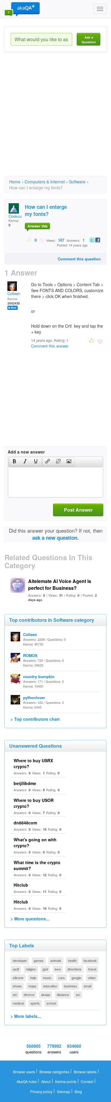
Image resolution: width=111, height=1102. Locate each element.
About (46, 1081)
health (72, 960)
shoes (17, 986)
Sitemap (63, 1091)
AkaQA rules (27, 1081)
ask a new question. (55, 537)
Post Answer (78, 509)
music (47, 977)
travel (92, 969)
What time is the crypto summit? (37, 865)
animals (55, 960)
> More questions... (30, 919)
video (92, 977)
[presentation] (14, 462)
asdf (16, 969)
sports (35, 1003)
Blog (78, 1091)
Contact (87, 1081)
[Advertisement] (55, 119)
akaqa (45, 994)
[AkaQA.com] (22, 8)
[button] (14, 461)
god (45, 969)
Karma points (65, 1081)
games (39, 960)
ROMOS (30, 655)
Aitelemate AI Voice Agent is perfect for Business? (59, 584)
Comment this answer (49, 346)
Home (14, 182)
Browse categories (54, 1071)
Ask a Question (88, 39)
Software (77, 182)
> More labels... (26, 1016)
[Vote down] (41, 240)
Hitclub (21, 885)
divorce (29, 994)
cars (61, 977)
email (87, 986)
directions (74, 969)
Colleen (13, 293)
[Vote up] (29, 240)
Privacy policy (41, 1091)
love (58, 969)
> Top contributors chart (35, 719)
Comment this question (79, 259)
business (70, 986)
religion (31, 969)
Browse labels (85, 1071)
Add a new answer (26, 452)
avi (78, 994)
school (51, 1003)
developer (20, 960)
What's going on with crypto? (35, 842)
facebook (90, 960)
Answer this (38, 226)
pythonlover (34, 697)
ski (15, 994)
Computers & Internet (45, 182)
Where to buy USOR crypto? (34, 803)
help (33, 977)
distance (63, 994)
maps (32, 986)
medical (18, 1003)
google (76, 977)
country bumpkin (38, 676)
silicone (18, 977)
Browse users (24, 1071)
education (50, 986)
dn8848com (25, 823)
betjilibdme (25, 783)
